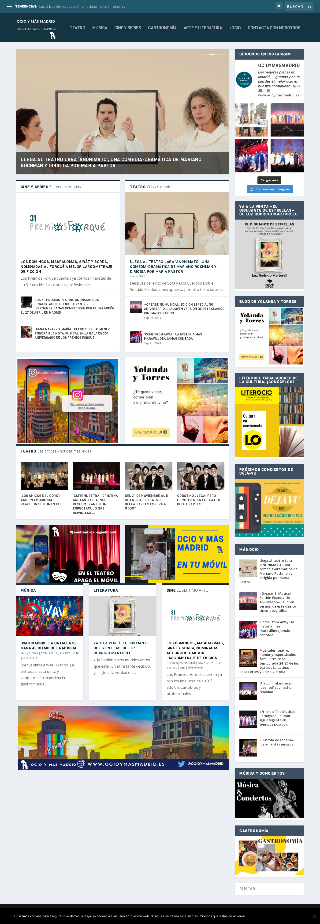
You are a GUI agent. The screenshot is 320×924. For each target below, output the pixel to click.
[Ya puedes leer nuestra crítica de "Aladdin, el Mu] (287, 155)
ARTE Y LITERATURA (203, 28)
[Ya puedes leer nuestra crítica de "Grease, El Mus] (287, 120)
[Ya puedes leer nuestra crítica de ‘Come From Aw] (251, 155)
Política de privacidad (284, 916)
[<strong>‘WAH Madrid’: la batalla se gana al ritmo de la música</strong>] (49, 616)
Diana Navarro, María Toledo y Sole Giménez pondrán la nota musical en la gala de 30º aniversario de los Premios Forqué (72, 333)
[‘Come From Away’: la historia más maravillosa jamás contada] (136, 337)
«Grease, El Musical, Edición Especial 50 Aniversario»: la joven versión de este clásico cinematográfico (184, 308)
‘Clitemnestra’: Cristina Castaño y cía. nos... (70, 6)
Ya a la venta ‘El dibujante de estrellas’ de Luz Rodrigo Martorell (121, 648)
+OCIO (235, 28)
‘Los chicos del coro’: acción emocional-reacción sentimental (41, 500)
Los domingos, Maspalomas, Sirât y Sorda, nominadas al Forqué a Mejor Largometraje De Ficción (66, 266)
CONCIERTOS (49, 653)
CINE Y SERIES (127, 28)
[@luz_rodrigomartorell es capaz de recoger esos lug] (251, 120)
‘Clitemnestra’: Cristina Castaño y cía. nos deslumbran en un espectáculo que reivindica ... (95, 504)
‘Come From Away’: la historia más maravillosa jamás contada (173, 336)
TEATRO (77, 28)
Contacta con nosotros (274, 28)
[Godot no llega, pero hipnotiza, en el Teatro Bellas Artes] (201, 476)
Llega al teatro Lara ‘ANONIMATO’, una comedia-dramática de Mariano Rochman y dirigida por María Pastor (111, 162)
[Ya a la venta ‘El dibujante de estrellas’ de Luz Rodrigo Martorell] (122, 616)
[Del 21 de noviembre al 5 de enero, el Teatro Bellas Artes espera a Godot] (148, 476)
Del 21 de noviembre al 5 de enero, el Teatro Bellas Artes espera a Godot (146, 502)
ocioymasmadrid (183, 663)
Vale (254, 916)
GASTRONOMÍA (162, 28)
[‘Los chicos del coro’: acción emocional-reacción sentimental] (44, 476)
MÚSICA (99, 28)
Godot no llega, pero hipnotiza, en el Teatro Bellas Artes (198, 500)
